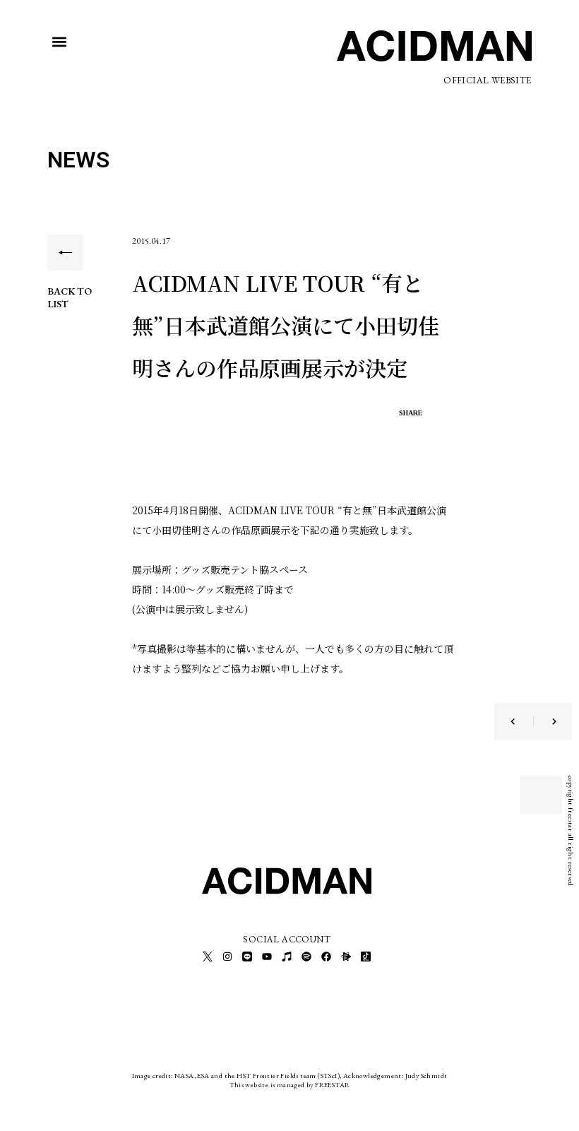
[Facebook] (326, 956)
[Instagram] (227, 956)
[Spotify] (306, 956)
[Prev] (522, 721)
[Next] (545, 721)
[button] (59, 42)
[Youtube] (267, 956)
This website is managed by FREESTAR (289, 1084)
